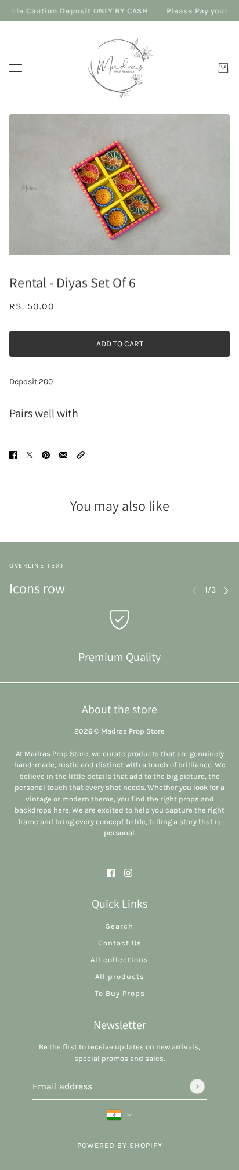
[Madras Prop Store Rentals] (119, 68)
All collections (119, 959)
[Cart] (223, 68)
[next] (226, 590)
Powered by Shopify (119, 1145)
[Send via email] (63, 454)
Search (119, 926)
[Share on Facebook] (13, 454)
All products (119, 976)
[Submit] (197, 1086)
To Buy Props (120, 993)
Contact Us (120, 942)
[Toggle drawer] (15, 68)
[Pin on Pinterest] (46, 454)
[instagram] (128, 872)
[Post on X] (29, 454)
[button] (80, 454)
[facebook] (110, 872)
